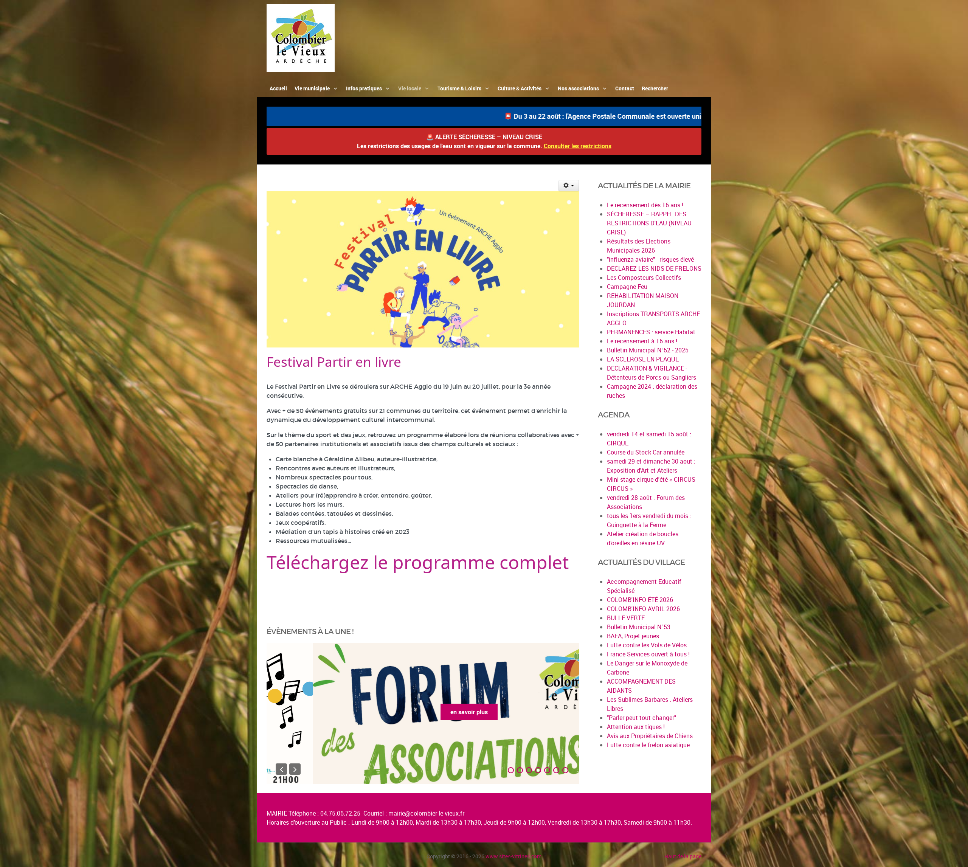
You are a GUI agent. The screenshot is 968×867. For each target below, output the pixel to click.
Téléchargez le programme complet (418, 562)
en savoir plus (423, 712)
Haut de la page (682, 856)
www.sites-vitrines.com (513, 856)
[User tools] (568, 185)
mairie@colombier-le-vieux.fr (426, 813)
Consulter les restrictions (577, 146)
